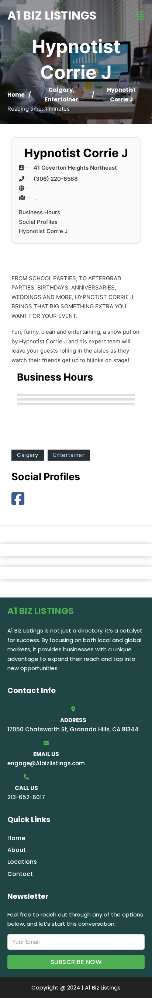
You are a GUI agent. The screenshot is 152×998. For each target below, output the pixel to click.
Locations (22, 861)
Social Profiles (38, 221)
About (16, 850)
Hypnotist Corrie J (43, 231)
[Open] (141, 15)
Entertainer (61, 99)
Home (16, 94)
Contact (20, 874)
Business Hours (39, 212)
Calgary (60, 90)
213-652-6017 (26, 797)
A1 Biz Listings (51, 15)
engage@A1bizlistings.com (46, 763)
